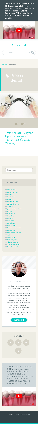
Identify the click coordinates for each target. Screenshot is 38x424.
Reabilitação (11, 230)
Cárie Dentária (11, 190)
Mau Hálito (10, 216)
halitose (9, 211)
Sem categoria (12, 240)
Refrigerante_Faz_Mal (14, 233)
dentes (9, 194)
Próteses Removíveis (16, 124)
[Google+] (26, 342)
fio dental (10, 206)
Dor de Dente (11, 197)
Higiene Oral (11, 213)
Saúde (9, 235)
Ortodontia (10, 221)
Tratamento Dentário (13, 244)
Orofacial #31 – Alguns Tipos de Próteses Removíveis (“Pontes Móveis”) (19, 138)
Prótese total (11, 225)
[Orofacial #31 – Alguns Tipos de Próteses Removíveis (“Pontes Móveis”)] (19, 106)
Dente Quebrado (12, 192)
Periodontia (11, 223)
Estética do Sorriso (13, 204)
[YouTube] (18, 351)
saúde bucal (11, 237)
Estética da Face (12, 202)
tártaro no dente (12, 242)
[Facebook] (10, 342)
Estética (10, 199)
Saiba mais (18, 320)
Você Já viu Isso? (12, 247)
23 (25, 124)
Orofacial (10, 218)
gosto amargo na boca (14, 209)
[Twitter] (18, 342)
